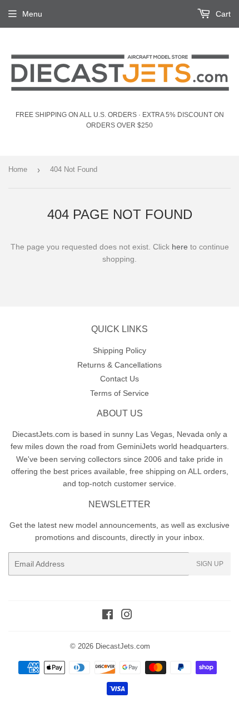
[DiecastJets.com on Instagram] (126, 616)
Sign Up (209, 564)
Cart (222, 13)
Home (17, 169)
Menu (32, 13)
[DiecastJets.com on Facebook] (107, 616)
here (180, 246)
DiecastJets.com (123, 646)
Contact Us (119, 378)
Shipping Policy (119, 350)
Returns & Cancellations (119, 364)
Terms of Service (119, 393)
